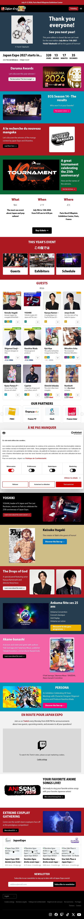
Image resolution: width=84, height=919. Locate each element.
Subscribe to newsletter (64, 884)
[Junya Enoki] (72, 309)
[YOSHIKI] (32, 309)
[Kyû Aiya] (52, 345)
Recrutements (68, 902)
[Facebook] (56, 914)
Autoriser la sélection (42, 484)
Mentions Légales (21, 902)
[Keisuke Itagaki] (12, 309)
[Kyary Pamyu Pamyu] (12, 382)
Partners (71, 905)
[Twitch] (62, 914)
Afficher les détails (71, 478)
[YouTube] (79, 914)
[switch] (32, 470)
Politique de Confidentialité (37, 902)
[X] (73, 914)
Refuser (15, 484)
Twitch (26, 721)
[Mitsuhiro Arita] (72, 345)
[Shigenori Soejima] (12, 345)
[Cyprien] (32, 382)
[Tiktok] (68, 914)
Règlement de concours (54, 902)
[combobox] (9, 896)
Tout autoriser (69, 484)
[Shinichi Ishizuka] (52, 382)
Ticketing (73, 8)
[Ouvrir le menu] (81, 8)
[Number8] (72, 382)
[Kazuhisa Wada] (32, 345)
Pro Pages (78, 902)
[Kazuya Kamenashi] (52, 309)
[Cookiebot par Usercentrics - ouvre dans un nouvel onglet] (73, 433)
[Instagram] (50, 914)
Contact (78, 905)
